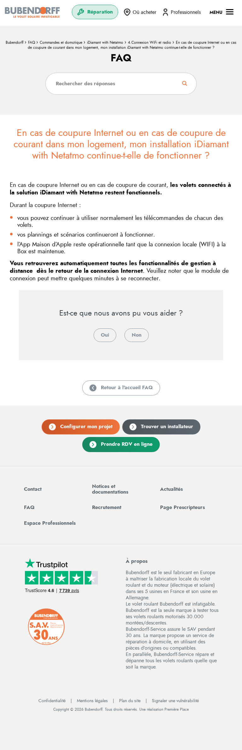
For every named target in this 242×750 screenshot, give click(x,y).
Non (136, 335)
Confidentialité (52, 701)
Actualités (171, 489)
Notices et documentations (110, 489)
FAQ (31, 42)
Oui (105, 335)
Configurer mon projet (86, 426)
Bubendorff (14, 42)
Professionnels (186, 12)
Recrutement (106, 507)
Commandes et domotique (61, 42)
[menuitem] (95, 12)
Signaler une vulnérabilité (175, 701)
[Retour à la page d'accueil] (32, 12)
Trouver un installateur (167, 426)
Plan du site (130, 701)
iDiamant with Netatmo (105, 42)
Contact (33, 489)
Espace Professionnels (50, 523)
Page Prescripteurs (182, 507)
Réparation (100, 11)
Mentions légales (92, 701)
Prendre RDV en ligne (127, 444)
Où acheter (144, 12)
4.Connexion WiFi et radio (149, 42)
